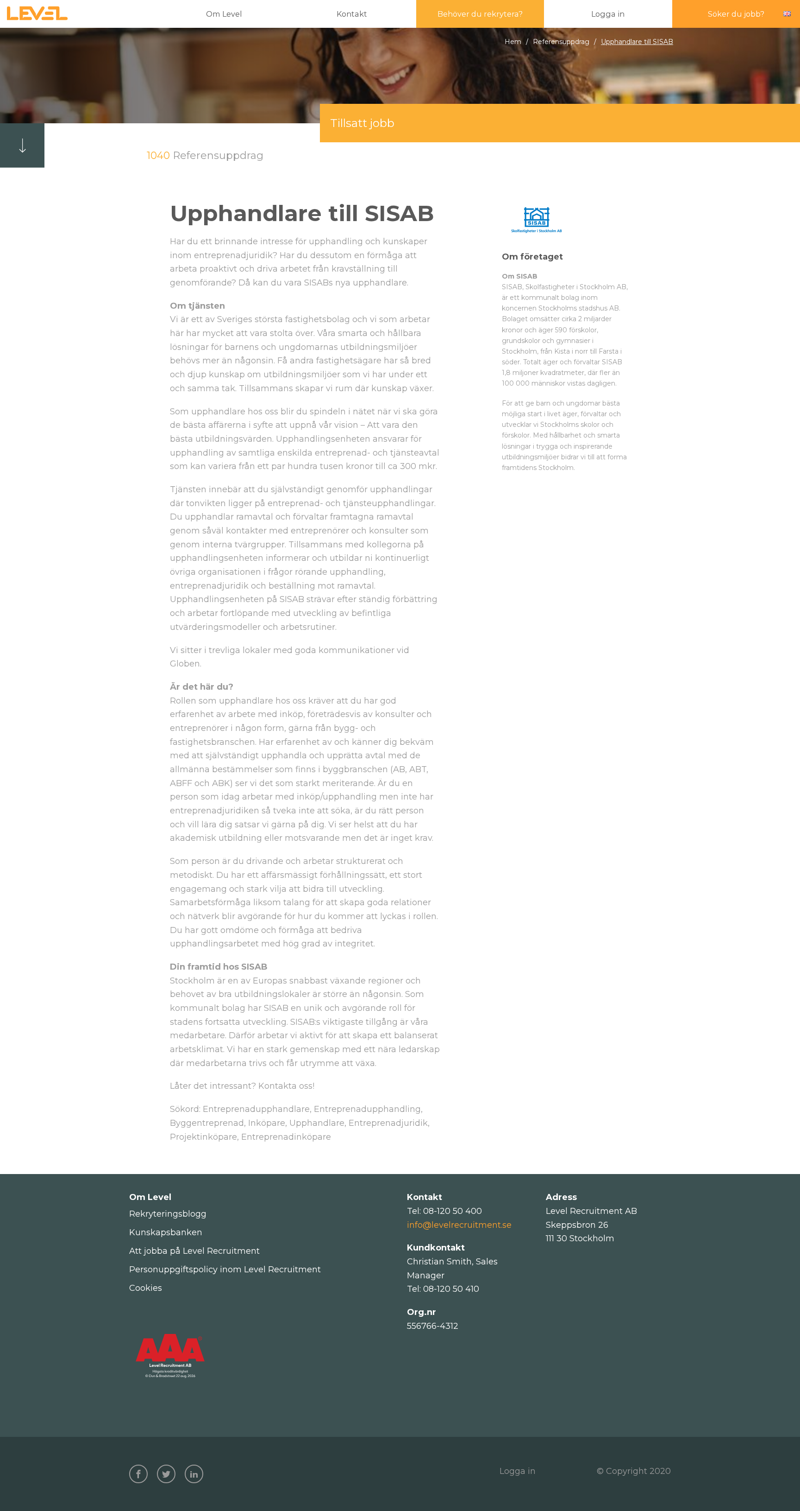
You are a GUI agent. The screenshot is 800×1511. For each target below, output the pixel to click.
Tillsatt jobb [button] (362, 123)
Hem (513, 42)
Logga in (518, 1471)
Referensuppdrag (561, 42)
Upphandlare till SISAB (637, 42)
